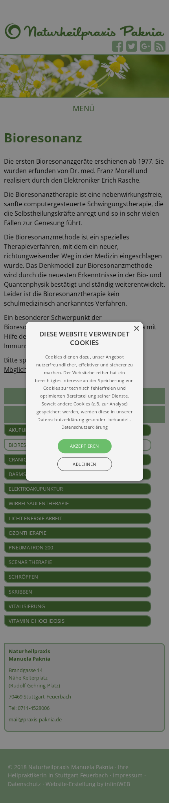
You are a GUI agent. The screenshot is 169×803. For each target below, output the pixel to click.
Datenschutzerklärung (84, 427)
